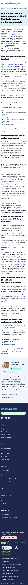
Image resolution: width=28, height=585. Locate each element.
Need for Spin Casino (15, 166)
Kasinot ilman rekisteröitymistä (9, 517)
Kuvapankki (4, 451)
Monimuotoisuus (5, 434)
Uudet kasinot (4, 520)
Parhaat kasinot (5, 514)
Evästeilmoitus (5, 501)
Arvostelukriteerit (5, 457)
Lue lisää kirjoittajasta (7, 397)
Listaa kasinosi (5, 459)
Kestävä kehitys (5, 470)
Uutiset (8, 8)
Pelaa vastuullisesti (6, 481)
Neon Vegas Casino (14, 167)
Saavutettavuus (5, 473)
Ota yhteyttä (4, 429)
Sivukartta (3, 504)
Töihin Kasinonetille (6, 437)
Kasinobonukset (5, 523)
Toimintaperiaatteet (6, 448)
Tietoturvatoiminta (6, 495)
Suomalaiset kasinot (6, 526)
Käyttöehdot (4, 492)
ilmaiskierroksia (10, 45)
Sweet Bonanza (12, 179)
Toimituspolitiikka (5, 454)
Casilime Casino (5, 166)
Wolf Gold (11, 181)
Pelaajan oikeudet (5, 476)
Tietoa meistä (4, 432)
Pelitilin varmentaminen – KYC (9, 479)
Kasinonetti (3, 8)
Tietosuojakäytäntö (6, 498)
